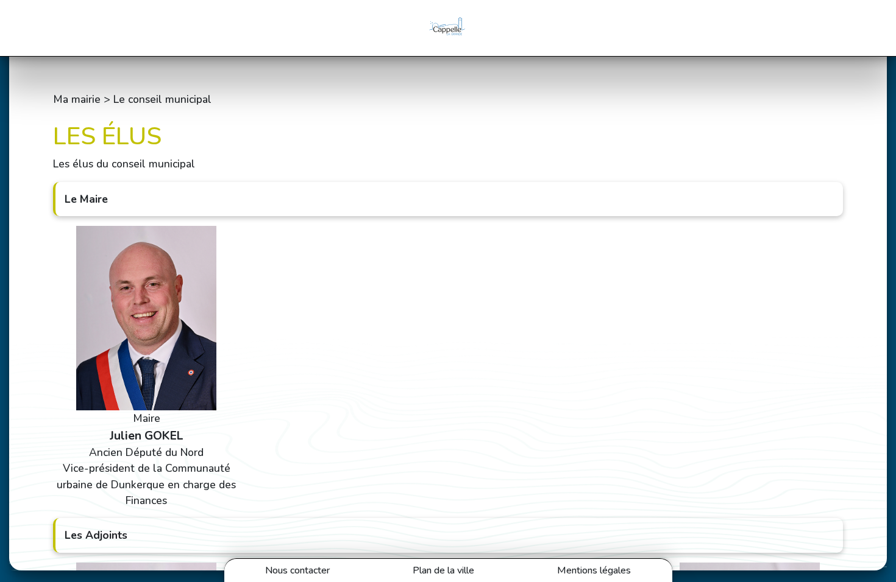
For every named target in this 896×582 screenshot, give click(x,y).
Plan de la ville (443, 570)
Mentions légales (594, 570)
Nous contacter (297, 570)
